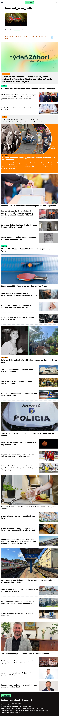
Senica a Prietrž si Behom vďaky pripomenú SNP (6, 164)
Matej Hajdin (17, 29)
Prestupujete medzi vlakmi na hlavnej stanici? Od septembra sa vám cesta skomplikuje (28, 581)
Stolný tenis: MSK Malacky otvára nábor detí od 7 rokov (24, 286)
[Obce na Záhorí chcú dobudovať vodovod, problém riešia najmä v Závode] (29, 490)
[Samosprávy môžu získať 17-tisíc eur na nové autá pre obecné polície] (29, 416)
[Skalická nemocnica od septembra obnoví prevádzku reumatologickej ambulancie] (48, 602)
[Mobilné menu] (2, 2)
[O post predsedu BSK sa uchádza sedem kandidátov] (48, 614)
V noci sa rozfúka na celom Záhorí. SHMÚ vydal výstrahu (20, 119)
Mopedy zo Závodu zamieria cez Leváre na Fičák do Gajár (23, 164)
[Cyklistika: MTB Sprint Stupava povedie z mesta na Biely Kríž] (48, 382)
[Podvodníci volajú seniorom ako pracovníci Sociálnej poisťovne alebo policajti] (48, 306)
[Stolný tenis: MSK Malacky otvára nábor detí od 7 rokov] (29, 269)
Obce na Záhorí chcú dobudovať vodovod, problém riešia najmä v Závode (28, 508)
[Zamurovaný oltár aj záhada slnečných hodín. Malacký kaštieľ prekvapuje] (48, 226)
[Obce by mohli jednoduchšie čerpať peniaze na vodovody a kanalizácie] (48, 590)
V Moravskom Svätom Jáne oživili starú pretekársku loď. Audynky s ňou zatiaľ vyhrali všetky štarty (19, 468)
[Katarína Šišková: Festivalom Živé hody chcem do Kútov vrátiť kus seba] (29, 340)
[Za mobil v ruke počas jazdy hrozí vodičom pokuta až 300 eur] (48, 318)
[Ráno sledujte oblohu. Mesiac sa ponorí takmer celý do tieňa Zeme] (48, 444)
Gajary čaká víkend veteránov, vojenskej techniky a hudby (39, 164)
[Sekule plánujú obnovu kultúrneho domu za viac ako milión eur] (48, 370)
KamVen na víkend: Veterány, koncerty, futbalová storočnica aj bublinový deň (28, 159)
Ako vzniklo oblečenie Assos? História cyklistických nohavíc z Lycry (27, 250)
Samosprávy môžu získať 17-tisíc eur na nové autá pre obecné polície (27, 434)
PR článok (4, 85)
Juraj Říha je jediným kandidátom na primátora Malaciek (25, 654)
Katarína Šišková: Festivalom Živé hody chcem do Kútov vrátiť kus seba (29, 361)
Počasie (5, 116)
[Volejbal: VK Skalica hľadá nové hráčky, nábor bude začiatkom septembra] (48, 394)
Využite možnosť (11, 706)
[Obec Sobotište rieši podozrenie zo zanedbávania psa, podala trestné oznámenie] (48, 294)
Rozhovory (4, 357)
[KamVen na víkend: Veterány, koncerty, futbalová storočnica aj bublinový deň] (29, 139)
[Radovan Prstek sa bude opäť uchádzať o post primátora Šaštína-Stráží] (48, 686)
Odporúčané (6, 73)
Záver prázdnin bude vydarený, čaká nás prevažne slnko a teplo (22, 121)
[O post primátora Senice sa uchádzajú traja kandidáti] (48, 517)
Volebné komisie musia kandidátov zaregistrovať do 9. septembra (29, 206)
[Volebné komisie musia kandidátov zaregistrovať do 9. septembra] (29, 189)
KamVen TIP (5, 155)
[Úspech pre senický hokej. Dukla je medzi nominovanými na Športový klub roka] (48, 456)
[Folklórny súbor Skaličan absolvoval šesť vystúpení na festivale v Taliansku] (48, 662)
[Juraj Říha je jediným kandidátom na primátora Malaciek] (29, 636)
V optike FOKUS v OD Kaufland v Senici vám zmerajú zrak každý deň (28, 88)
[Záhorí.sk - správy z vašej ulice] (29, 2)
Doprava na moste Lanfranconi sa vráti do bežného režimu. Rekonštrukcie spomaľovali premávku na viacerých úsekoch (18, 541)
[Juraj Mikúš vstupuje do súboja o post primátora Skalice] (48, 674)
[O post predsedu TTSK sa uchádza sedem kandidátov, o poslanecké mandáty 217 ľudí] (48, 529)
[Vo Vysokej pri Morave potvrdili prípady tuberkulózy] (48, 109)
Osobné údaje (27, 706)
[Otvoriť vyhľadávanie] (57, 2)
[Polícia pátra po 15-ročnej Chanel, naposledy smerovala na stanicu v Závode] (48, 238)
